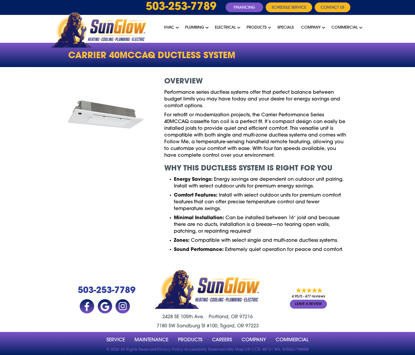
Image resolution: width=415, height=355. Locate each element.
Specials (285, 28)
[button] (177, 28)
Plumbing (194, 28)
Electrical (225, 28)
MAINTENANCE (151, 340)
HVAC (169, 28)
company (254, 340)
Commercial (344, 28)
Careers (222, 340)
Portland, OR (223, 317)
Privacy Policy (170, 350)
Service (115, 340)
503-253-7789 (181, 7)
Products (257, 28)
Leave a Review (308, 304)
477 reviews (315, 297)
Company (311, 28)
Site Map (235, 350)
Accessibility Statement (205, 350)
